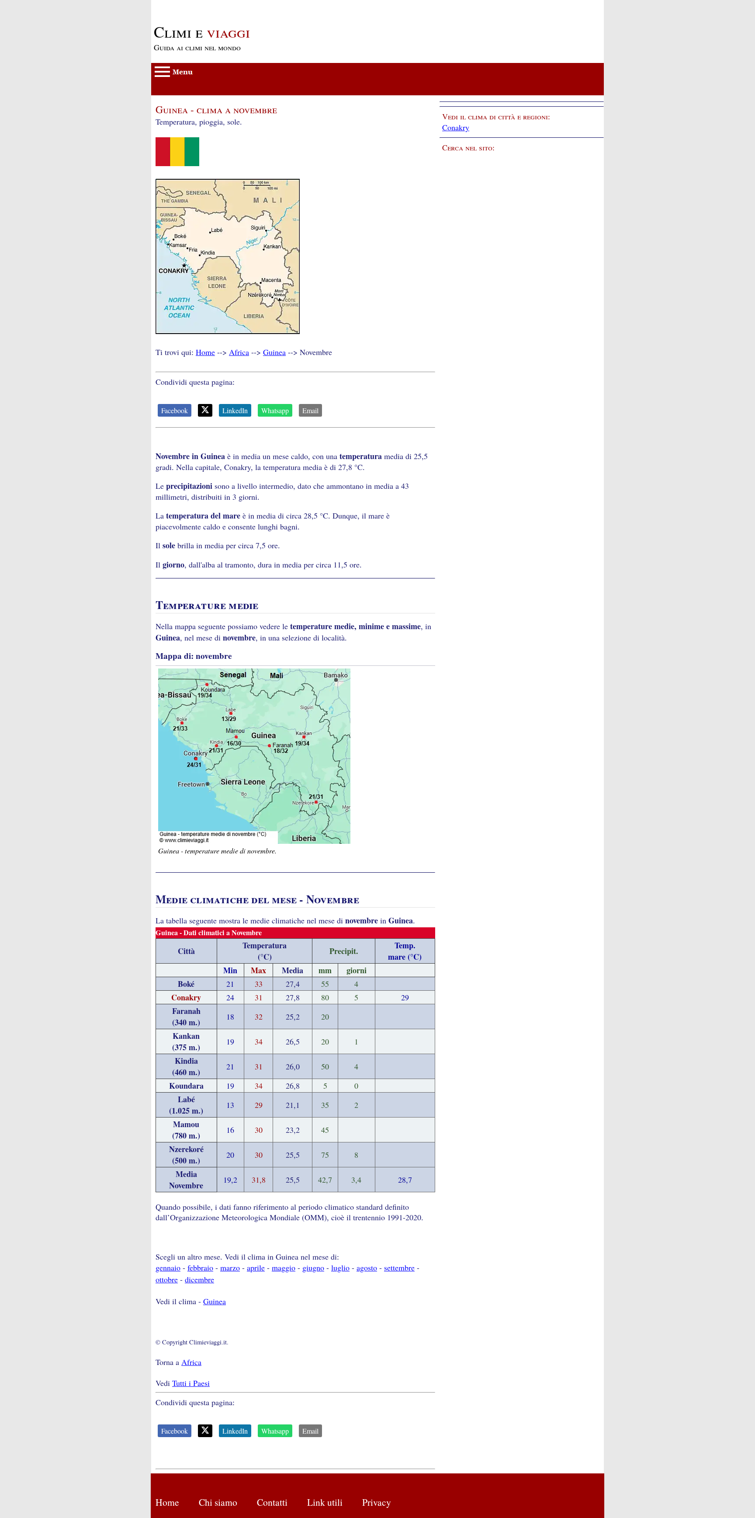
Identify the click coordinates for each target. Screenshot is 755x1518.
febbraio (200, 1267)
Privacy (376, 1502)
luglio (340, 1267)
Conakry (455, 127)
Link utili (325, 1502)
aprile (256, 1267)
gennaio (168, 1267)
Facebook (174, 410)
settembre (399, 1267)
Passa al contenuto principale (197, 5)
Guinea (274, 352)
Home (205, 352)
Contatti (272, 1502)
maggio (283, 1267)
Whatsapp (275, 410)
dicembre (199, 1279)
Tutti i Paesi (191, 1383)
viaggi (202, 31)
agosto (367, 1267)
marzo (230, 1267)
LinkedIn (235, 410)
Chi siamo (218, 1502)
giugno (313, 1267)
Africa (239, 352)
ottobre (167, 1279)
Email (310, 410)
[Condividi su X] (205, 410)
